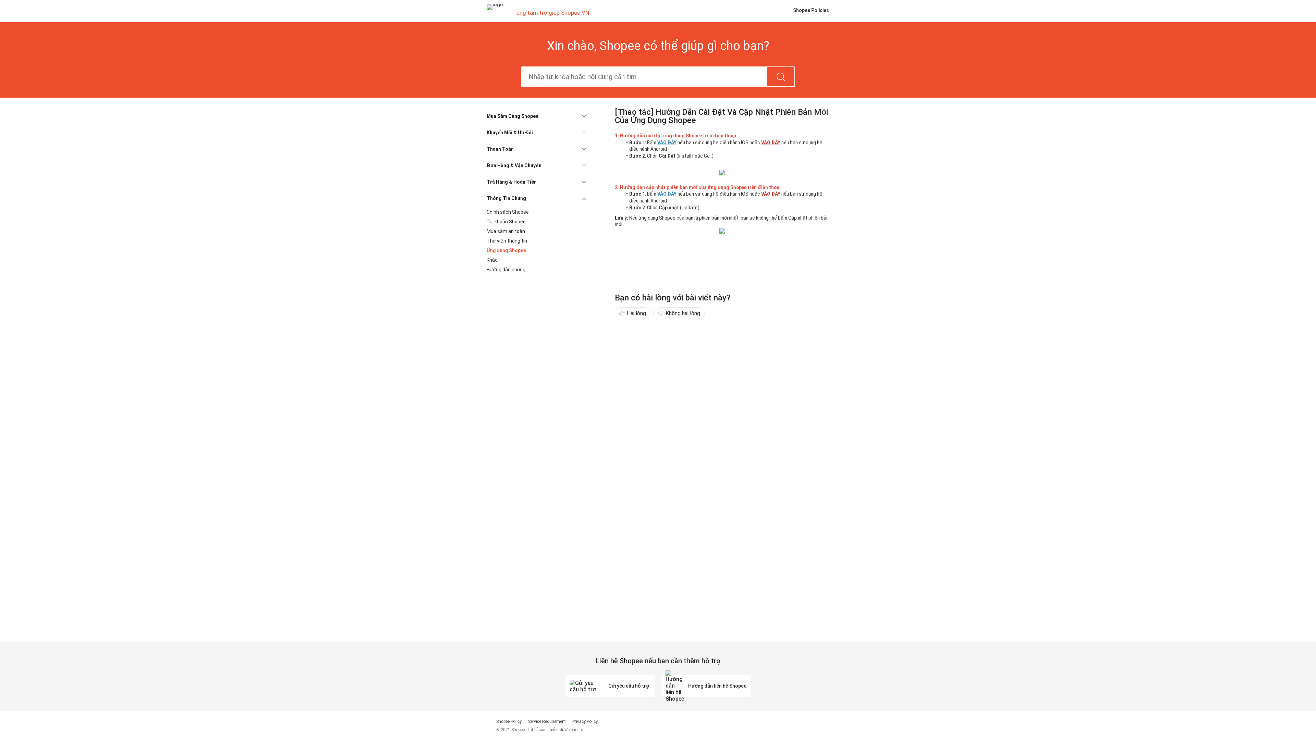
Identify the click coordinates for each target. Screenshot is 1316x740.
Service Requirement (547, 721)
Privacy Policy (585, 721)
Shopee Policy (509, 721)
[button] (536, 116)
